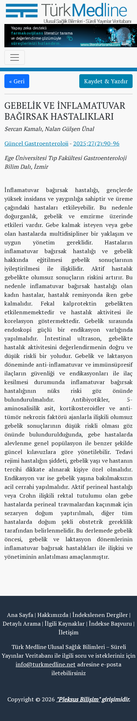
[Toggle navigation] (14, 57)
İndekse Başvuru (110, 624)
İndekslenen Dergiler (100, 615)
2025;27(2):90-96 (96, 143)
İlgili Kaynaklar (65, 624)
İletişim (68, 632)
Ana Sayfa (20, 615)
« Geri (16, 81)
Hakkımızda (52, 615)
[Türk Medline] (68, 13)
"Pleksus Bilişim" (78, 699)
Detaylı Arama (22, 624)
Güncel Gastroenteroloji (36, 143)
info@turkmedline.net (46, 664)
